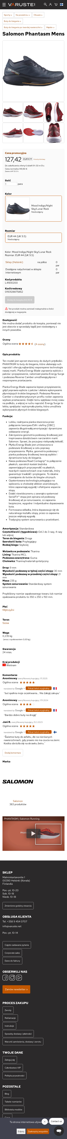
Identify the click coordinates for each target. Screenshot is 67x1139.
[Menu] (4, 4)
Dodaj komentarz (13, 752)
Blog (7, 1093)
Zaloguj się (10, 1059)
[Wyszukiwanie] (45, 5)
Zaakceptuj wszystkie (38, 1131)
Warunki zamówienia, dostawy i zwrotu (23, 1041)
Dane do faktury (12, 960)
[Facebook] (5, 978)
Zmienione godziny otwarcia (18, 905)
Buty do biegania (12, 21)
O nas (7, 1117)
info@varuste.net (11, 926)
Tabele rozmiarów (13, 1101)
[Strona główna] (23, 4)
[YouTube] (19, 978)
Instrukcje (9, 1025)
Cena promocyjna (15, 153)
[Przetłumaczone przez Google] (13, 688)
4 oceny (40, 344)
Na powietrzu (23, 14)
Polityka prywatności (14, 1075)
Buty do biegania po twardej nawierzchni (23, 27)
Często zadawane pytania (17, 944)
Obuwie (38, 14)
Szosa (5, 623)
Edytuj (21, 1131)
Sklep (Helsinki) (14, 262)
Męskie (50, 27)
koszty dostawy (39, 159)
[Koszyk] (55, 5)
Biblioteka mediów (13, 1109)
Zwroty (8, 1010)
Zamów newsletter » (16, 989)
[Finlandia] (62, 5)
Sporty (8, 14)
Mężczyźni (8, 610)
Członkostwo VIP (13, 1067)
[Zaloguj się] (50, 5)
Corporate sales (12, 952)
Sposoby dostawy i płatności (18, 1033)
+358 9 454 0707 (17, 921)
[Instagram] (12, 978)
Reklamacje (10, 1017)
